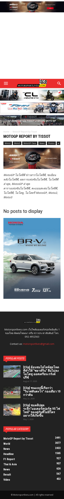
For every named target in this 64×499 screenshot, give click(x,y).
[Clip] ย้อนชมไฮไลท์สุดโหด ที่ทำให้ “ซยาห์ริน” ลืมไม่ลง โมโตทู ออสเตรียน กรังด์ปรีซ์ (41, 372)
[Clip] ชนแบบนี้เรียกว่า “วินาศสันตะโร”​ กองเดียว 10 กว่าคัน (41, 391)
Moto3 (17, 143)
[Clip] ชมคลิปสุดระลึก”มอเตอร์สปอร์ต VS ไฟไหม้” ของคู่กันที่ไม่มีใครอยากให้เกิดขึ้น (41, 410)
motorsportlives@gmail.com (38, 343)
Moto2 (8, 143)
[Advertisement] (32, 46)
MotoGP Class (30, 143)
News (42, 143)
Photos (51, 143)
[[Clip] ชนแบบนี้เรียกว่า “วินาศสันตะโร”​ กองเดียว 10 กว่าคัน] (11, 392)
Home (6, 131)
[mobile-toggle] (5, 83)
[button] (59, 83)
